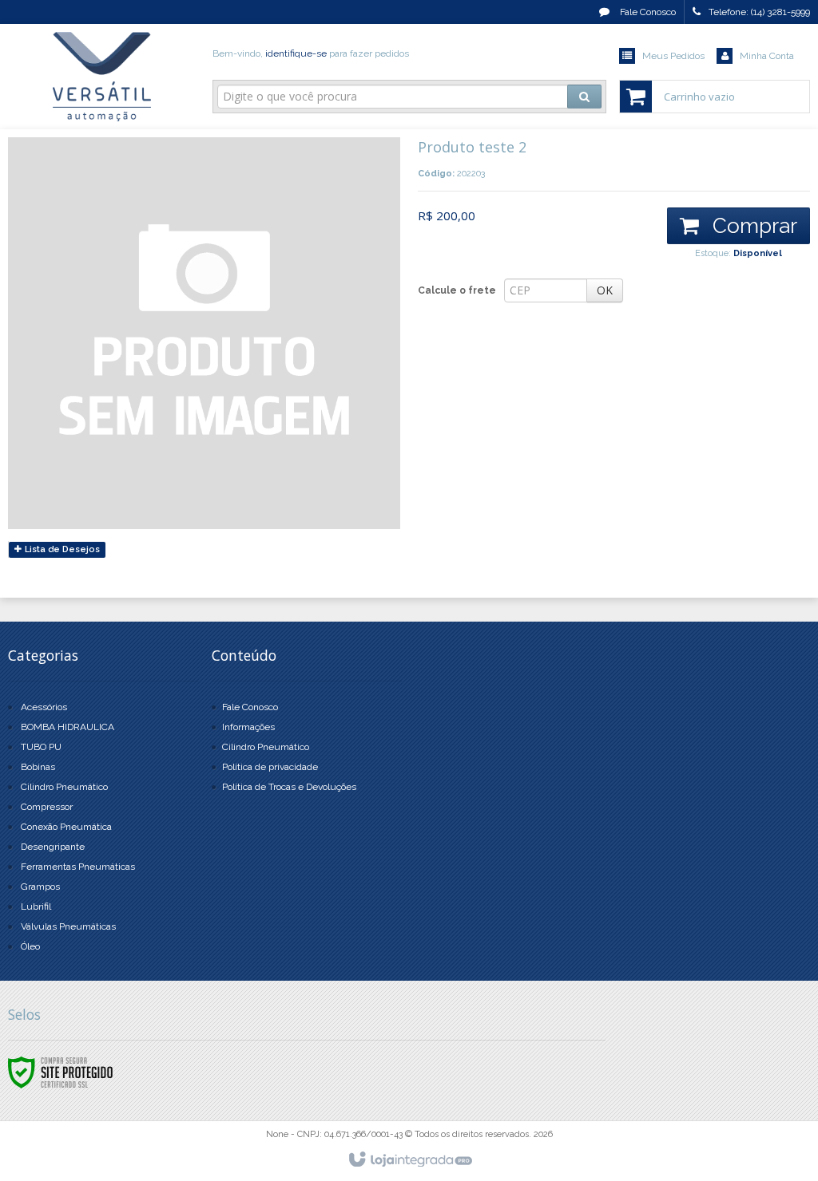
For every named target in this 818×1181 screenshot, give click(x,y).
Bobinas (38, 766)
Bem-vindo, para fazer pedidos (310, 53)
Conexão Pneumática (66, 826)
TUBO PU (41, 746)
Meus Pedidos (673, 55)
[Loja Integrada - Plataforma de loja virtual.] (409, 1160)
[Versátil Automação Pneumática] (102, 76)
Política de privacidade (270, 766)
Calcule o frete (457, 290)
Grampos (40, 886)
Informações (248, 727)
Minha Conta (767, 55)
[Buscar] (584, 97)
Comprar (752, 226)
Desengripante (53, 846)
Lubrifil (36, 906)
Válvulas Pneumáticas (68, 926)
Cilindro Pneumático (64, 786)
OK (605, 290)
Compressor (47, 806)
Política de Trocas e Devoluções (289, 786)
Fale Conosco (646, 12)
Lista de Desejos (61, 549)
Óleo (30, 946)
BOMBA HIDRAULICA (67, 727)
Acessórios (44, 707)
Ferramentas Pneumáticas (78, 866)
